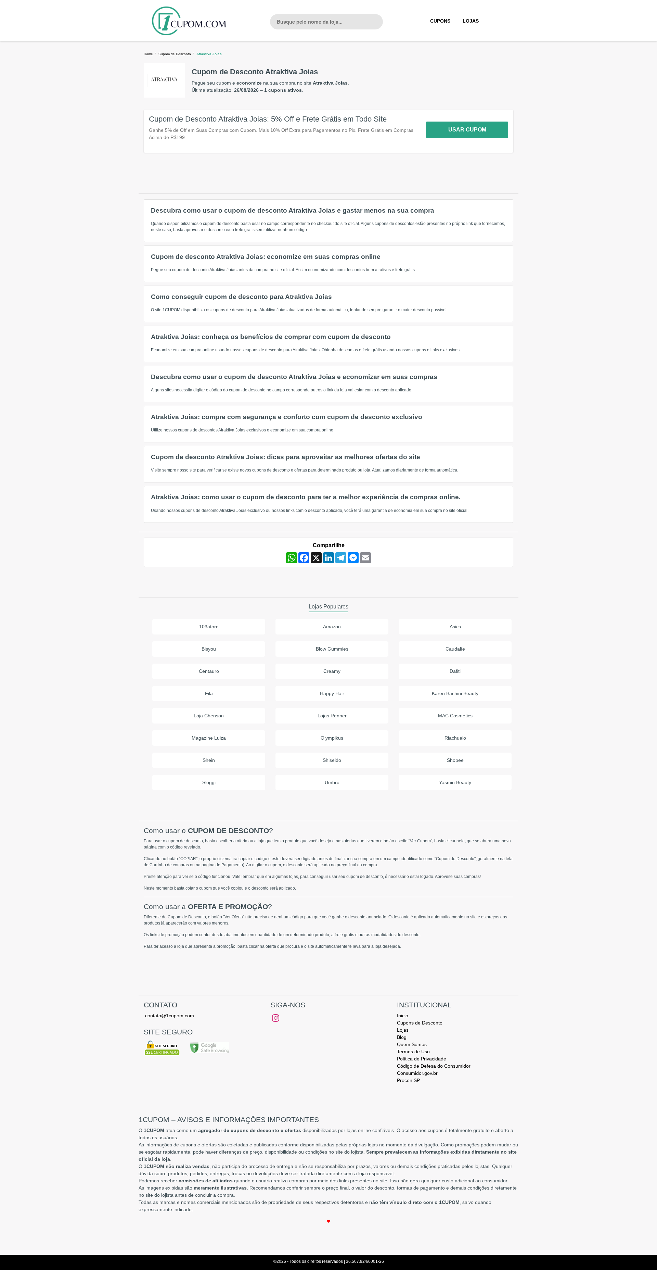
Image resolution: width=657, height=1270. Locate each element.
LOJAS (471, 21)
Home (148, 54)
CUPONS (440, 21)
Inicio (402, 1015)
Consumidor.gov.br (417, 1073)
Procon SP (408, 1080)
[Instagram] (275, 1018)
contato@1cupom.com (169, 1015)
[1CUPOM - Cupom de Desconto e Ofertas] (189, 21)
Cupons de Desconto (419, 1023)
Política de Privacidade (421, 1058)
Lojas (403, 1030)
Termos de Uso (413, 1051)
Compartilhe (329, 545)
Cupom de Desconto (174, 54)
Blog (402, 1037)
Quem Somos (412, 1044)
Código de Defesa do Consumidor (434, 1066)
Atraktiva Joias (209, 54)
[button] (282, 131)
